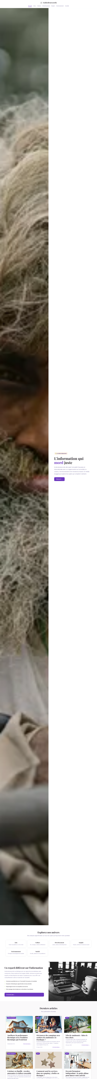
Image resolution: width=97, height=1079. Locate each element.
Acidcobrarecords (48, 2)
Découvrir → (59, 479)
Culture (39, 5)
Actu (34, 5)
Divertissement (46, 5)
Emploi (53, 5)
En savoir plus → (11, 994)
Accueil (30, 5)
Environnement (60, 5)
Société (67, 5)
